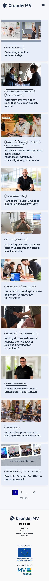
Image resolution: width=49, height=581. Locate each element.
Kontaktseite (24, 531)
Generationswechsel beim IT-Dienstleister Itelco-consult (21, 390)
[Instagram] (28, 524)
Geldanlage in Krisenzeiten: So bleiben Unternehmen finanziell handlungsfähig (22, 247)
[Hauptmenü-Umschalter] (43, 5)
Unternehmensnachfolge (16, 384)
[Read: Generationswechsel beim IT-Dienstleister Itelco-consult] (21, 367)
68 (33, 492)
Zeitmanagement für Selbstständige (16, 53)
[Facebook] (24, 524)
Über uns (24, 528)
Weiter (24, 497)
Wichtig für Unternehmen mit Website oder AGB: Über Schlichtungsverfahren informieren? (21, 343)
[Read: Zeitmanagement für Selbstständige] (21, 31)
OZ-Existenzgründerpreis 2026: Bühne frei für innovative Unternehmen (23, 294)
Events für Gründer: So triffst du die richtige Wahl (23, 477)
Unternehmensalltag (14, 47)
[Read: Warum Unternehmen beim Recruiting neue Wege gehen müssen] (21, 74)
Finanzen (9, 240)
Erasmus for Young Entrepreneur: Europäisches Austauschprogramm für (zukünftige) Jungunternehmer (23, 155)
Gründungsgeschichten (15, 196)
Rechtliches (11, 334)
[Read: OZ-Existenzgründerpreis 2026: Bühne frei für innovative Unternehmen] (21, 270)
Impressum (24, 536)
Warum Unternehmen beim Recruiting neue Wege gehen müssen (21, 103)
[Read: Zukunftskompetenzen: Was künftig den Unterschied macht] (21, 411)
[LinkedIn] (20, 524)
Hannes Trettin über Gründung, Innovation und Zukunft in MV (22, 202)
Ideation (22, 142)
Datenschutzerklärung (24, 533)
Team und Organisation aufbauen (19, 91)
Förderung (10, 142)
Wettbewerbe (28, 287)
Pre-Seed (35, 142)
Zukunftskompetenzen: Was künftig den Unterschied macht (22, 434)
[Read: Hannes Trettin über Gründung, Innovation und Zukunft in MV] (21, 179)
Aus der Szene (12, 287)
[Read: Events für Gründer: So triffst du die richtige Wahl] (21, 455)
